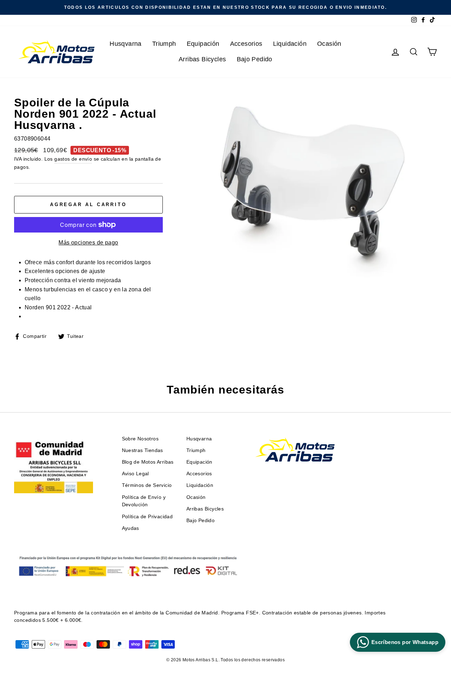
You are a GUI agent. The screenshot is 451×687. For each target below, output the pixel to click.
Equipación (203, 43)
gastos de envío (73, 159)
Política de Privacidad (147, 516)
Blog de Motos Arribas (148, 462)
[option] (225, 7)
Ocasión (329, 43)
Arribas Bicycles (202, 59)
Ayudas (130, 528)
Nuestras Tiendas (142, 450)
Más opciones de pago (88, 243)
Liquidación (290, 43)
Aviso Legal (135, 473)
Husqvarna (126, 43)
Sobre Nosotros (140, 438)
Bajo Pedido (254, 59)
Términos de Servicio (147, 485)
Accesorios (246, 43)
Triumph (164, 43)
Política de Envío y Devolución (144, 501)
